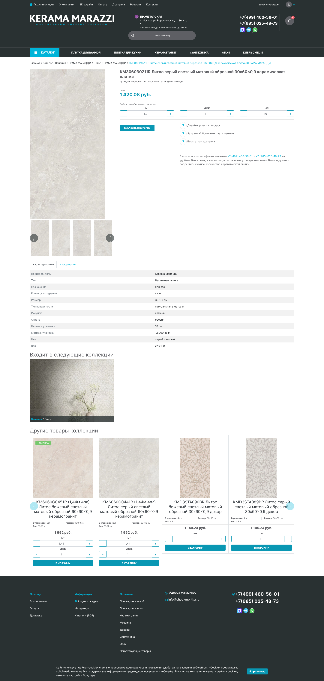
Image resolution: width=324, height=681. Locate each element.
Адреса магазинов (182, 592)
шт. (267, 107)
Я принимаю (257, 671)
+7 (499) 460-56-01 (240, 156)
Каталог (48, 63)
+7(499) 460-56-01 (258, 17)
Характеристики (43, 264)
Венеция (36, 419)
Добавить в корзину (137, 128)
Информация (67, 264)
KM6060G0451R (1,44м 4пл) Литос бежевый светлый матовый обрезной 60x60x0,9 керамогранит (63, 509)
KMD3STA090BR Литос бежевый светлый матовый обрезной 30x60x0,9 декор (195, 507)
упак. (207, 107)
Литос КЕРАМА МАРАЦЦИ (110, 63)
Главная (35, 63)
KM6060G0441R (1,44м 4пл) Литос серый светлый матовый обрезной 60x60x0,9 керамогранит (129, 509)
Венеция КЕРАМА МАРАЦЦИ (73, 63)
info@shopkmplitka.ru (183, 599)
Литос (48, 419)
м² (146, 107)
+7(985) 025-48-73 (258, 23)
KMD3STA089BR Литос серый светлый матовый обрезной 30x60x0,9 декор (261, 507)
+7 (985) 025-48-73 (268, 156)
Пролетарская (151, 16)
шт (195, 533)
